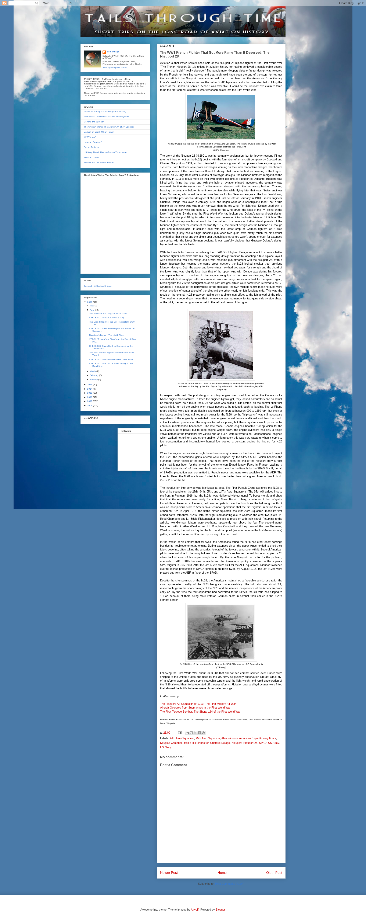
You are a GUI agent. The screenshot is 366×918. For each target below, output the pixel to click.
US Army (273, 742)
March (93, 371)
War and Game (91, 157)
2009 (90, 405)
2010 (90, 401)
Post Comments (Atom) (229, 883)
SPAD (262, 742)
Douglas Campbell (171, 742)
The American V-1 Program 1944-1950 (108, 313)
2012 (90, 393)
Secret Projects (91, 147)
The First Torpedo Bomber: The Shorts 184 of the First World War (200, 711)
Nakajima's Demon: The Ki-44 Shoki (106, 335)
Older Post (274, 872)
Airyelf (195, 909)
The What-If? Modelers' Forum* (99, 162)
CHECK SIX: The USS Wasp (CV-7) (106, 317)
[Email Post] (179, 732)
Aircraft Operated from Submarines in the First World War (195, 707)
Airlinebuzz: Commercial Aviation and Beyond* (106, 116)
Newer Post (169, 872)
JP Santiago (113, 52)
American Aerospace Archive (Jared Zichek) (105, 111)
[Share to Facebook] (199, 733)
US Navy (165, 747)
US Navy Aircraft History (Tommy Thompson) (105, 152)
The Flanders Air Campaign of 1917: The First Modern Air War (198, 703)
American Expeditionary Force (257, 738)
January (94, 379)
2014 (90, 389)
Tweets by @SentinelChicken (98, 286)
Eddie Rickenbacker (196, 742)
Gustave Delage (220, 742)
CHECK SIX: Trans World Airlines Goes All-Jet (111, 359)
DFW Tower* (90, 137)
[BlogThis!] (191, 733)
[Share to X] (195, 733)
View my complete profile (115, 67)
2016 (90, 302)
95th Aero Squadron (208, 738)
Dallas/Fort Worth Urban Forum (99, 132)
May (92, 306)
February (94, 375)
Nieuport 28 (250, 742)
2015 (90, 384)
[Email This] (187, 733)
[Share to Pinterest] (203, 733)
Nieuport (237, 742)
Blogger (220, 909)
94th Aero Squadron (182, 738)
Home (222, 872)
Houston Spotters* (93, 142)
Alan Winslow (229, 738)
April (92, 310)
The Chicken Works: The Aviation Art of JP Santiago (109, 127)
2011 (90, 397)
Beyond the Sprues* (94, 122)
